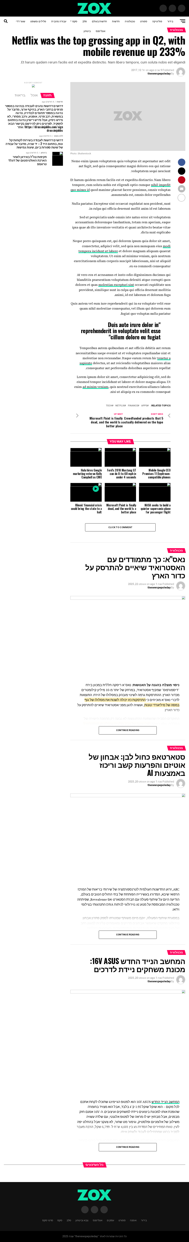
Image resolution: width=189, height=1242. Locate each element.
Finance (133, 405)
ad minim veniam (95, 387)
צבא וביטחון (81, 1220)
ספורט (143, 21)
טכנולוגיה (130, 21)
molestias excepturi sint (116, 285)
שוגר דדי (20, 21)
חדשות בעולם (99, 21)
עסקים (110, 1220)
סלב (84, 21)
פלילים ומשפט (38, 21)
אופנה (133, 1220)
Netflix (120, 405)
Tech (109, 405)
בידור (170, 21)
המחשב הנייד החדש (165, 1102)
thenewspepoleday (159, 73)
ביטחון (87, 31)
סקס (74, 21)
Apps (144, 405)
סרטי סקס (47, 1220)
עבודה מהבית (58, 21)
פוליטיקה (157, 21)
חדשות (116, 21)
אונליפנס (100, 31)
